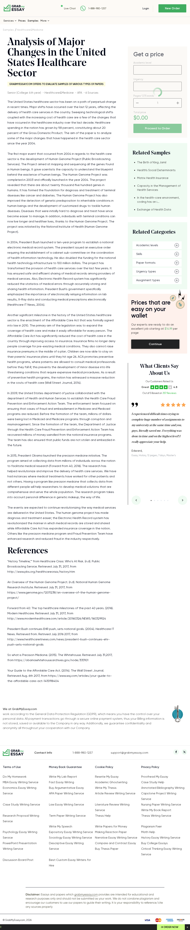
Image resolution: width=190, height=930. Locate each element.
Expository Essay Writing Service (71, 832)
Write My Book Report (156, 810)
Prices (22, 20)
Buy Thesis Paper (106, 848)
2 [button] (154, 500)
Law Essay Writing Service (66, 804)
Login (145, 8)
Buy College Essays (154, 843)
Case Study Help (152, 782)
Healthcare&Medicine (30, 29)
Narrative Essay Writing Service (116, 837)
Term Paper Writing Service (67, 815)
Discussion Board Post (18, 860)
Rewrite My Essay (107, 776)
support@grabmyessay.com (129, 752)
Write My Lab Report (63, 776)
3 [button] (157, 500)
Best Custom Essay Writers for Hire (70, 862)
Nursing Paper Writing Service (161, 804)
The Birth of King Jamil (151, 162)
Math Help (148, 832)
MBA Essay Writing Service (20, 782)
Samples (33, 20)
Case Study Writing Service (21, 804)
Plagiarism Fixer (151, 826)
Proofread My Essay (154, 776)
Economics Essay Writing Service (19, 790)
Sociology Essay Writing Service (70, 837)
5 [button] (164, 500)
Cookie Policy (104, 767)
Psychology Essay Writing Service (20, 834)
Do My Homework (15, 776)
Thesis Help (103, 815)
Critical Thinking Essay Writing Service (161, 851)
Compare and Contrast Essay (115, 843)
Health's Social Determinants (156, 170)
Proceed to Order (157, 128)
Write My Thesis (106, 788)
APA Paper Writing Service (66, 793)
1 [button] (151, 500)
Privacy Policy (150, 767)
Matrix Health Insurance (152, 178)
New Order (172, 8)
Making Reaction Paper (111, 832)
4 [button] (161, 500)
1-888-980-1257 (97, 8)
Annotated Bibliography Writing (162, 788)
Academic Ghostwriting (111, 782)
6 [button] (167, 500)
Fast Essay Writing (61, 782)
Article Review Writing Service (115, 793)
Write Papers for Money (111, 826)
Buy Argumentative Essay (66, 788)
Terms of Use (12, 767)
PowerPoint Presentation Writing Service (20, 845)
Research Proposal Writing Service (21, 818)
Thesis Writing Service (156, 815)
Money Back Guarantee (65, 767)
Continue (155, 344)
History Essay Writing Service (160, 837)
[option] (159, 427)
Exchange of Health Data (154, 209)
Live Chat (70, 8)
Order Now (170, 927)
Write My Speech (60, 826)
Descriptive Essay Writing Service (66, 845)
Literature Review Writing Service (112, 807)
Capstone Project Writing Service (158, 796)
